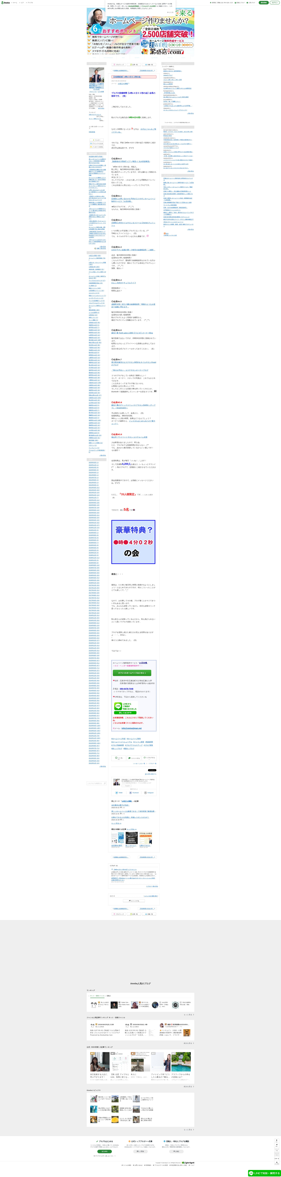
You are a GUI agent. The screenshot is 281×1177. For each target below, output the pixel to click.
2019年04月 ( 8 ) (94, 545)
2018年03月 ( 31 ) (94, 577)
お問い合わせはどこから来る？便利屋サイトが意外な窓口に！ (97, 192)
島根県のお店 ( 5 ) (94, 405)
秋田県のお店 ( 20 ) (94, 332)
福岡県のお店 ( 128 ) (95, 420)
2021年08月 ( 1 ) (94, 475)
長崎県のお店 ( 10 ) (94, 425)
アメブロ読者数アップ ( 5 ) (97, 300)
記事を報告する (151, 774)
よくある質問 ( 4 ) (94, 312)
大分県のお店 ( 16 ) (94, 430)
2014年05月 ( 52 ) (94, 693)
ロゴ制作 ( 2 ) (93, 285)
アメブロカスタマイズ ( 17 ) (97, 280)
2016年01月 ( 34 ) (94, 643)
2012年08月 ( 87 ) (94, 745)
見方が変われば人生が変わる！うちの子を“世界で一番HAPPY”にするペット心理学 (178, 143)
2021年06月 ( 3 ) (94, 480)
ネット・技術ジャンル (95, 118)
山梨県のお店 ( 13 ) (94, 357)
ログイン (275, 2)
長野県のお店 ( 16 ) (94, 362)
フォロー (127, 785)
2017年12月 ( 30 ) (94, 585)
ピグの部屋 (101, 91)
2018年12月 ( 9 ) (94, 555)
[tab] (97, 996)
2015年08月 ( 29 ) (94, 655)
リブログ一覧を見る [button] (152, 886)
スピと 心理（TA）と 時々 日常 (172, 79)
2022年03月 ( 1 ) (94, 472)
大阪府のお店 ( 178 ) (95, 382)
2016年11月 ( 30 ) (94, 618)
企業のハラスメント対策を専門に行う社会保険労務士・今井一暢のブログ (178, 151)
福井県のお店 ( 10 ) (94, 370)
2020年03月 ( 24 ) (94, 517)
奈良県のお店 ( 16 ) (94, 392)
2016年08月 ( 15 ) (94, 625)
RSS (167, 233)
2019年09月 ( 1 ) (94, 532)
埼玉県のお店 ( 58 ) (94, 345)
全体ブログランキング (95, 114)
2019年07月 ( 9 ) (94, 537)
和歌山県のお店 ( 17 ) (95, 395)
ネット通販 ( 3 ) (93, 320)
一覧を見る (190, 113)
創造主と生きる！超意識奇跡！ (172, 71)
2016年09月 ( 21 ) (94, 623)
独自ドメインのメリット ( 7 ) (97, 295)
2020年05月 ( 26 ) (94, 512)
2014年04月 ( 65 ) (94, 695)
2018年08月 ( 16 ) (94, 565)
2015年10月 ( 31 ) (94, 650)
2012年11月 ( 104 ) (94, 738)
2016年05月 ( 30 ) (94, 633)
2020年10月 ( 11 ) (94, 500)
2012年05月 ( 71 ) (94, 753)
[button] (276, 1163)
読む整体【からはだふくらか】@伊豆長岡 (175, 97)
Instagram (151, 793)
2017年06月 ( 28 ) (94, 600)
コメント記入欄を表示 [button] (150, 896)
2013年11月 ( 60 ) (94, 708)
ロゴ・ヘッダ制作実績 (154, 56)
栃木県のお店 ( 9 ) (94, 352)
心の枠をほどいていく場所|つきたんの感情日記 (177, 88)
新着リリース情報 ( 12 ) (96, 443)
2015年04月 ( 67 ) (94, 665)
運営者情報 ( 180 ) (94, 310)
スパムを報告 (127, 1165)
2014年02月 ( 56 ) (94, 700)
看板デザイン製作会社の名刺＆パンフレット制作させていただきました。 (97, 185)
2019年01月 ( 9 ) (94, 552)
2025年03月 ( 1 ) (94, 462)
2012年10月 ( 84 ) (94, 740)
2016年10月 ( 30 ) (94, 620)
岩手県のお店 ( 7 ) (94, 327)
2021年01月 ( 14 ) (94, 492)
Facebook (136, 793)
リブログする (150, 758)
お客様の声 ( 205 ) (94, 267)
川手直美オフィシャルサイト (172, 210)
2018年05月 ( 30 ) (94, 573)
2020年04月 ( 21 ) (94, 515)
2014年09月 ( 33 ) (94, 683)
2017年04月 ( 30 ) (94, 605)
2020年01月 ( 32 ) (94, 522)
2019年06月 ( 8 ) (94, 540)
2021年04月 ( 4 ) (94, 485)
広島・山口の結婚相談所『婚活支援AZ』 (175, 207)
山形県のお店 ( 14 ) (94, 335)
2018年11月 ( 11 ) (94, 557)
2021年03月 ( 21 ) (94, 487)
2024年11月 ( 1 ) (94, 465)
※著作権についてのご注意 (170, 235)
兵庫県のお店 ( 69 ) (94, 385)
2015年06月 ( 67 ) (94, 660)
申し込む (176, 1151)
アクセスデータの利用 (161, 1165)
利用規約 (148, 1165)
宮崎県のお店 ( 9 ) (94, 433)
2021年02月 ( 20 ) (94, 490)
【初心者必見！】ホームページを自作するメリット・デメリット (97, 223)
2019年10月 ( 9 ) (94, 530)
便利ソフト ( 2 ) (93, 317)
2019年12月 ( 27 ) (94, 525)
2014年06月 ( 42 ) (94, 690)
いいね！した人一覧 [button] (139, 763)
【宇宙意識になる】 (169, 93)
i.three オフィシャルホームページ (173, 222)
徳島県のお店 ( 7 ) (94, 410)
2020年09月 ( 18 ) (94, 502)
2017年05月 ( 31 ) (94, 603)
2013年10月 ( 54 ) (94, 710)
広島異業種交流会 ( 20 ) (96, 283)
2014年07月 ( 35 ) (94, 688)
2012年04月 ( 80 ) (94, 755)
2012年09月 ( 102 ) (94, 743)
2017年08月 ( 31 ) (94, 595)
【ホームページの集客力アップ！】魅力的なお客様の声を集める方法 (97, 210)
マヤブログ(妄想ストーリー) (171, 147)
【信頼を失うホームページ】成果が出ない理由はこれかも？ (97, 216)
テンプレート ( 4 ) (94, 448)
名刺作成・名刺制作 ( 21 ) (96, 269)
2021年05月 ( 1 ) (94, 482)
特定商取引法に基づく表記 (179, 1165)
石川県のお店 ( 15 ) (94, 367)
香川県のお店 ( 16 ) (94, 412)
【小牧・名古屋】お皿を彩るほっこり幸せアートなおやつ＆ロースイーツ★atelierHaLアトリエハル (178, 156)
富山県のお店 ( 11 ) (94, 365)
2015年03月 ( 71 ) (94, 668)
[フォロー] (178, 118)
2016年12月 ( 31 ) (94, 615)
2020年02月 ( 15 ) (94, 520)
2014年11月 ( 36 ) (94, 678)
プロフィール (93, 91)
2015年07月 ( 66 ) (94, 658)
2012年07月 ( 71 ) (94, 748)
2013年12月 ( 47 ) (94, 705)
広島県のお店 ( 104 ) (95, 398)
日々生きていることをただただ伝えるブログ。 (176, 168)
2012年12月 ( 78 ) (94, 735)
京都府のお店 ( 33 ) (94, 387)
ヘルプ (192, 1165)
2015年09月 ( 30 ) (94, 653)
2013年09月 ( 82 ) (94, 713)
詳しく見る (140, 1151)
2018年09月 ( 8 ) (94, 563)
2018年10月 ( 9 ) (94, 560)
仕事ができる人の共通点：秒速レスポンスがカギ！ (130, 817)
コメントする (135, 901)
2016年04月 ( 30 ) (94, 635)
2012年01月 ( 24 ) (94, 763)
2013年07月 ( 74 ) (94, 718)
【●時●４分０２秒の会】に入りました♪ (125, 869)
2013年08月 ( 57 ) (94, 715)
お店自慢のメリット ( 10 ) (96, 290)
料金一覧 (170, 56)
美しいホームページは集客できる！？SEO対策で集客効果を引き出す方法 (133, 811)
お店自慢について (108, 56)
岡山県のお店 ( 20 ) (94, 400)
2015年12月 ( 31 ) (94, 645)
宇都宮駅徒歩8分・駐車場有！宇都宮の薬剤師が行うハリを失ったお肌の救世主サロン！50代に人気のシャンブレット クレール (178, 139)
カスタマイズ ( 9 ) (94, 293)
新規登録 (264, 2)
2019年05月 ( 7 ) (94, 542)
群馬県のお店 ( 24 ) (94, 355)
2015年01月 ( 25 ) (94, 673)
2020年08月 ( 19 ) (94, 505)
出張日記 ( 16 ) (93, 315)
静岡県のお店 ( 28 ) (94, 377)
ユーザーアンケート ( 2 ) (96, 298)
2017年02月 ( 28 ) (94, 610)
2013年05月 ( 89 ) (94, 723)
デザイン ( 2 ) (93, 445)
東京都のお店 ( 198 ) (95, 340)
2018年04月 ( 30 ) (94, 575)
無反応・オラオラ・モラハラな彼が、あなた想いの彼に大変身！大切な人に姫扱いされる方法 (178, 131)
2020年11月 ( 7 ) (94, 497)
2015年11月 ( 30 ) (94, 648)
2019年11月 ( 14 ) (94, 527)
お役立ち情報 (123, 84)
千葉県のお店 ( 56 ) (94, 347)
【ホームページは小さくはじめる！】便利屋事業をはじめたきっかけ (97, 241)
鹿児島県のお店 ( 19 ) (95, 435)
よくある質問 (137, 56)
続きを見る (101, 108)
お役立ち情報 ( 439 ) (95, 255)
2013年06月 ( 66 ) (94, 720)
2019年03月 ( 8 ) (94, 547)
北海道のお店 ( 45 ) (94, 322)
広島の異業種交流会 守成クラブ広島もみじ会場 (177, 202)
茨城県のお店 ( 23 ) (94, 350)
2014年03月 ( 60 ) (94, 698)
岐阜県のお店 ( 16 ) (94, 375)
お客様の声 (123, 56)
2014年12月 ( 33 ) (94, 675)
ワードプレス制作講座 (170, 205)
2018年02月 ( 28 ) (94, 580)
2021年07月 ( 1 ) (94, 477)
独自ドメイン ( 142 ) (95, 288)
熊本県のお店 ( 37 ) (94, 428)
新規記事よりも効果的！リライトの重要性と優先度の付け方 (97, 204)
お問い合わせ (183, 56)
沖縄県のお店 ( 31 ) (94, 438)
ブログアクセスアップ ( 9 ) (97, 303)
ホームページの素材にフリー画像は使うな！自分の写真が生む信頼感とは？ (97, 179)
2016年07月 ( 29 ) (94, 628)
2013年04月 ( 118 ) (94, 725)
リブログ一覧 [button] (152, 763)
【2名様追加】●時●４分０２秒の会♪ (127, 77)
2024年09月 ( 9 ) (94, 470)
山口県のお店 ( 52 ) (94, 402)
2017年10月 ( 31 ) (94, 590)
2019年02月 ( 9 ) (94, 550)
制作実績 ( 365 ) (93, 440)
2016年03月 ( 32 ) (94, 638)
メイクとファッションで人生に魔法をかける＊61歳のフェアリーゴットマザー (178, 160)
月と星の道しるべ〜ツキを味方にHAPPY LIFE (175, 164)
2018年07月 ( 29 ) (94, 567)
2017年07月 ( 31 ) (94, 598)
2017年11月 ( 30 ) (94, 588)
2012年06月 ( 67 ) (94, 750)
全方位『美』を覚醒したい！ (172, 101)
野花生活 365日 (167, 135)
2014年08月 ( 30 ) (94, 685)
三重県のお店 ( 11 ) (94, 380)
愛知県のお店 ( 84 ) (94, 372)
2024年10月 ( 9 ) (94, 467)
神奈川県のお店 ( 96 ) (95, 342)
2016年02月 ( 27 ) (94, 640)
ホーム (94, 56)
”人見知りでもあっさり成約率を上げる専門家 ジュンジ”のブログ (178, 106)
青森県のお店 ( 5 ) (94, 325)
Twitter (121, 793)
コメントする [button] (135, 758)
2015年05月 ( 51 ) (94, 663)
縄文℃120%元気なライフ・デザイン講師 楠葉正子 (178, 219)
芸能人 (109, 996)
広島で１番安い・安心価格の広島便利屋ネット (177, 191)
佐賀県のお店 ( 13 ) (94, 423)
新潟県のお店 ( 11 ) (94, 360)
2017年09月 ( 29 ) (94, 593)
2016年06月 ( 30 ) (94, 630)
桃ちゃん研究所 (168, 84)
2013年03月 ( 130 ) (94, 728)
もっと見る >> (116, 823)
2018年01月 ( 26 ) (94, 583)
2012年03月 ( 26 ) (94, 758)
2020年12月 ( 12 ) (94, 495)
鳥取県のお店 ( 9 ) (94, 408)
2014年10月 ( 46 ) (94, 680)
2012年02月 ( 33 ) (94, 761)
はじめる (104, 1151)
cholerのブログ (167, 75)
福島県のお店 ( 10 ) (94, 337)
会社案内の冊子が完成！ (120, 805)
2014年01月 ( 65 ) (94, 703)
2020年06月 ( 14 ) (94, 510)
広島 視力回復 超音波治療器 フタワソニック (176, 217)
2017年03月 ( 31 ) (94, 608)
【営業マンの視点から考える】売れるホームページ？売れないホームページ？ (97, 198)
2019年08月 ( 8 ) (94, 535)
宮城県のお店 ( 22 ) (94, 330)
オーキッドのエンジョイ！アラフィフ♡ (175, 110)
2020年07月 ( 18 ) (94, 507)
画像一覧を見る (101, 248)
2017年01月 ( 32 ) (94, 613)
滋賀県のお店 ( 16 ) (94, 390)
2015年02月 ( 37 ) (94, 670)
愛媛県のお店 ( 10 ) (94, 415)
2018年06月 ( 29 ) (94, 570)
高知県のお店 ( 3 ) (94, 418)
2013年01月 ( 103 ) (94, 733)
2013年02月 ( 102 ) (94, 730)
